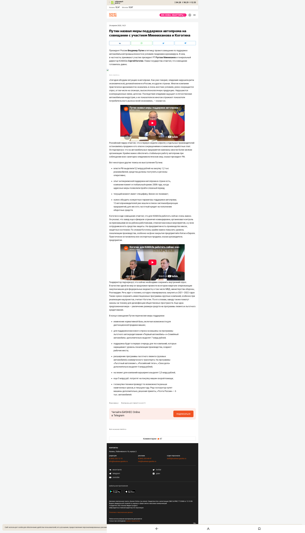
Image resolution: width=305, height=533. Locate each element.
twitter (158, 470)
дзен (157, 473)
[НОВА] (172, 15)
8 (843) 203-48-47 (144, 458)
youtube (115, 477)
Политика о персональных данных (121, 512)
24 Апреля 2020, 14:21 (117, 25)
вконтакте (117, 470)
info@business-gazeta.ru (118, 461)
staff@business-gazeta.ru (176, 458)
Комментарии (152, 439)
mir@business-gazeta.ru (147, 461)
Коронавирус (114, 403)
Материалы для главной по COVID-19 (133, 403)
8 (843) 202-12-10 (115, 458)
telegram (116, 473)
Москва (125, 7)
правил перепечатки (133, 521)
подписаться (183, 414)
